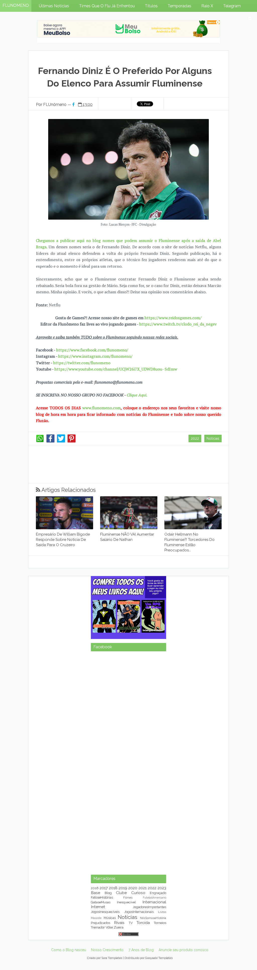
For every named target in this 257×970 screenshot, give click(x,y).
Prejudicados (100, 923)
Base (95, 892)
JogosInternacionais (139, 912)
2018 (113, 887)
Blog (108, 893)
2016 (95, 888)
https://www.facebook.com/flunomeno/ (92, 350)
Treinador (98, 927)
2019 (123, 887)
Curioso (138, 892)
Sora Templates (111, 958)
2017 (104, 887)
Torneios (160, 923)
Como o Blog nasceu (68, 950)
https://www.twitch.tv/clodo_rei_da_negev (178, 324)
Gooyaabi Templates (159, 958)
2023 (162, 887)
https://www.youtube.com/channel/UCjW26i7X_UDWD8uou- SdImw (115, 369)
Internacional (154, 902)
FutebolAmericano (154, 897)
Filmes (128, 897)
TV (131, 923)
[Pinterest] (72, 441)
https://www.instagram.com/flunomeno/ (95, 356)
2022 (195, 438)
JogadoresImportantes (149, 907)
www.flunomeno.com (101, 408)
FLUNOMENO (16, 5)
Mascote (96, 917)
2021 (143, 887)
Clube (121, 892)
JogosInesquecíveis (105, 912)
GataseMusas (100, 902)
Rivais (119, 922)
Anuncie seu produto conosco (183, 950)
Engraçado (158, 893)
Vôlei (109, 927)
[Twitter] (61, 441)
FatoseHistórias (102, 897)
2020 (132, 887)
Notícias (213, 438)
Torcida (143, 922)
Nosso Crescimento (107, 950)
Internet (98, 906)
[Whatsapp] (40, 441)
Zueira (118, 927)
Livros (162, 912)
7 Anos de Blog (141, 950)
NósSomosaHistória (153, 918)
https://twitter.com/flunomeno (81, 363)
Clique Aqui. (136, 395)
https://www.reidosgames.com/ (173, 317)
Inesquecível (126, 902)
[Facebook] (50, 441)
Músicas (110, 918)
